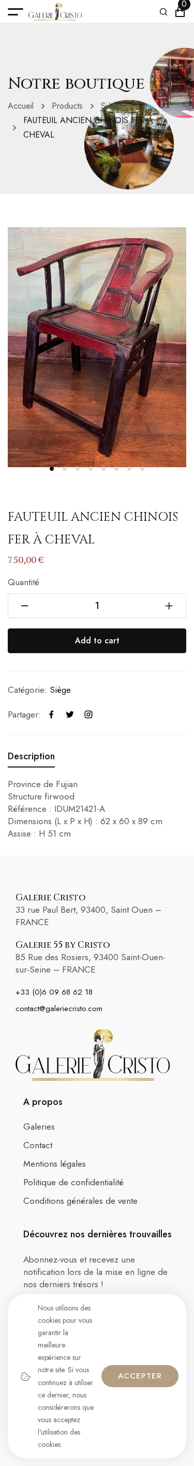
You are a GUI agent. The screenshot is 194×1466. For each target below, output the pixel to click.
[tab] (31, 756)
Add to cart (97, 640)
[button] (52, 469)
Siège (111, 106)
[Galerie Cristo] (55, 12)
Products (67, 106)
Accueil (21, 106)
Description (31, 756)
